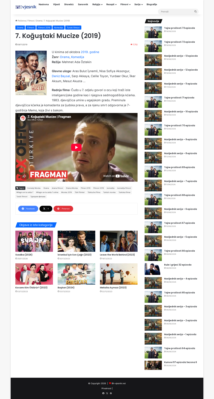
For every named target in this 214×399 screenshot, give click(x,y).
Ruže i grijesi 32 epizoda (177, 264)
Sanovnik (83, 4)
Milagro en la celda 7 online (47, 192)
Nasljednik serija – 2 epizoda (180, 320)
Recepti (110, 4)
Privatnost (106, 388)
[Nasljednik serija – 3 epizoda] (153, 311)
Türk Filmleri (80, 192)
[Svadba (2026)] (34, 241)
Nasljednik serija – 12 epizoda (181, 69)
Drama (39, 20)
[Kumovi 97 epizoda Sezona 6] (153, 365)
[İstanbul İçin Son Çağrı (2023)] (76, 241)
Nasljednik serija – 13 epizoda (181, 55)
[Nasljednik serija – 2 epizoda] (153, 325)
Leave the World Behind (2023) (117, 254)
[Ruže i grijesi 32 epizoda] (153, 269)
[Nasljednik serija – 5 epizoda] (153, 241)
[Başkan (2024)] (76, 273)
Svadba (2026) (24, 254)
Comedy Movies (34, 188)
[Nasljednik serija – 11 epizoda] (153, 88)
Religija (96, 4)
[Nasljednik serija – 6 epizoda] (153, 213)
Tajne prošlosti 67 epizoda (179, 223)
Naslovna (44, 4)
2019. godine (90, 52)
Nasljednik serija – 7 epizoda (180, 181)
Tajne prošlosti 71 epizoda (179, 97)
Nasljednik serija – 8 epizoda (180, 153)
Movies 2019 (66, 192)
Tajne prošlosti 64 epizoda (179, 348)
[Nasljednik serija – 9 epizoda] (153, 144)
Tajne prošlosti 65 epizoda (179, 292)
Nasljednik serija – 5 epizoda (180, 236)
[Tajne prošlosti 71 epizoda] (153, 102)
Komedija (58, 27)
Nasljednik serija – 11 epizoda (180, 83)
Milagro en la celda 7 (24, 192)
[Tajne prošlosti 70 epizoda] (153, 130)
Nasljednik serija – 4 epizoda (180, 278)
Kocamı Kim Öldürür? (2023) (31, 287)
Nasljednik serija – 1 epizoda (180, 334)
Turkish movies (109, 192)
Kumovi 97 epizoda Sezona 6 (180, 362)
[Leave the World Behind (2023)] (119, 241)
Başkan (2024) (66, 287)
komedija (110, 188)
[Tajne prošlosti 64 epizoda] (153, 352)
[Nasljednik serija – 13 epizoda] (153, 60)
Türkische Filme (94, 192)
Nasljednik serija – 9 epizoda (180, 139)
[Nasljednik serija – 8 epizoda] (153, 158)
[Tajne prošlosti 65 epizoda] (153, 297)
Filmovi (124, 4)
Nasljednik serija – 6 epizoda (180, 209)
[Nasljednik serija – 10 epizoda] (153, 116)
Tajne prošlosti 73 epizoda (179, 28)
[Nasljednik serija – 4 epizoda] (153, 283)
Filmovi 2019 (44, 27)
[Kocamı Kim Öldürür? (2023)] (34, 273)
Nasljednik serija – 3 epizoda (180, 306)
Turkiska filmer (124, 192)
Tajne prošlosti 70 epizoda (179, 125)
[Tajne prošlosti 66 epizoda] (153, 255)
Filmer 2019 (85, 188)
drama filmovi (57, 188)
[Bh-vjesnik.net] (26, 7)
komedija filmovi (124, 188)
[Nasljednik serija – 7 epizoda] (153, 185)
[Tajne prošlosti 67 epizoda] (153, 227)
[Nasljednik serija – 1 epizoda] (153, 339)
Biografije (152, 4)
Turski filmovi (73, 27)
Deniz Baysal (61, 76)
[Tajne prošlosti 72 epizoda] (153, 46)
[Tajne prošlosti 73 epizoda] (153, 32)
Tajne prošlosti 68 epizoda (179, 195)
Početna (21, 20)
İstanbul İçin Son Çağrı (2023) (75, 254)
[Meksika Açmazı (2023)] (119, 273)
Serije (137, 4)
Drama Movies (72, 188)
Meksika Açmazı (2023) (113, 287)
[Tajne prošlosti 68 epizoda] (153, 199)
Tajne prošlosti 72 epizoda (179, 41)
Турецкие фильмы (37, 196)
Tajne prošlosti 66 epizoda (179, 250)
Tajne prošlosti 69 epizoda (179, 167)
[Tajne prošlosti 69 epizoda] (153, 171)
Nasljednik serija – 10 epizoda (181, 111)
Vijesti (56, 4)
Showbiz (69, 4)
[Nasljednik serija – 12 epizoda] (153, 74)
